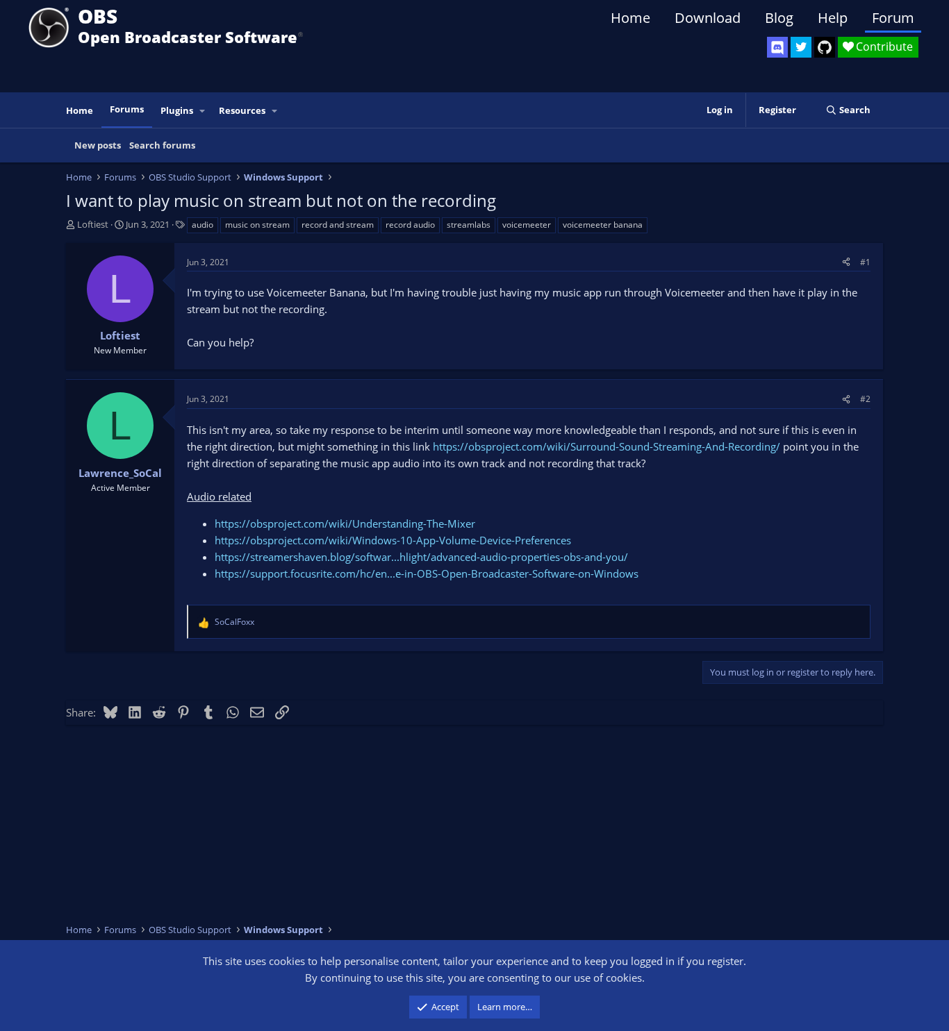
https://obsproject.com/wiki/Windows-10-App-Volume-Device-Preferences (393, 540)
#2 (865, 399)
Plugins (176, 110)
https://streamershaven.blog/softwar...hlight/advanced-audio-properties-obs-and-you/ (421, 557)
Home (630, 17)
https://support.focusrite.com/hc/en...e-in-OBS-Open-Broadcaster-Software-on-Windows (426, 573)
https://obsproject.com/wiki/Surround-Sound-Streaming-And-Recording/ (606, 446)
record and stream (338, 224)
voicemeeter (526, 224)
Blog (779, 17)
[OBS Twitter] (801, 47)
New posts (97, 145)
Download (708, 17)
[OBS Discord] (777, 47)
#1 (865, 262)
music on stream (257, 224)
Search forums (162, 145)
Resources (242, 110)
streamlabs (468, 224)
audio (202, 224)
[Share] (846, 262)
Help (833, 17)
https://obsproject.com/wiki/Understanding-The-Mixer (345, 523)
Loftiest (92, 224)
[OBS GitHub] (824, 47)
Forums (127, 109)
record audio (410, 224)
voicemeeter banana (603, 224)
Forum (893, 17)
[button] (203, 111)
